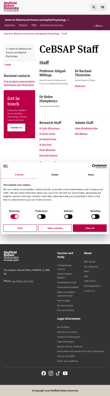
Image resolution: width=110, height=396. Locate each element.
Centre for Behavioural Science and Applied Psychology (36, 20)
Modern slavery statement (70, 346)
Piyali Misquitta (47, 149)
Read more (80, 85)
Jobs (86, 276)
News (86, 271)
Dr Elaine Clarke (47, 133)
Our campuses (91, 266)
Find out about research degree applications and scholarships (19, 83)
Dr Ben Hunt (45, 144)
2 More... (99, 25)
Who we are (89, 261)
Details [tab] (55, 174)
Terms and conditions (67, 360)
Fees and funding (65, 310)
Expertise (10, 25)
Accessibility (63, 326)
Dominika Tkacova (48, 155)
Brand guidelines (92, 285)
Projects (23, 25)
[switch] (41, 216)
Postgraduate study (66, 282)
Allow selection (55, 228)
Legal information (65, 341)
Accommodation (65, 305)
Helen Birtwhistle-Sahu (86, 128)
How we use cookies (67, 331)
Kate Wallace (81, 133)
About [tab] (91, 174)
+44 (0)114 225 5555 (22, 281)
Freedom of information (68, 336)
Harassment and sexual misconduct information (80, 351)
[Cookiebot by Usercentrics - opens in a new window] (94, 166)
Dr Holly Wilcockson (49, 128)
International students (68, 287)
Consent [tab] (19, 174)
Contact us (16, 127)
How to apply (63, 300)
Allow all (90, 228)
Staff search (90, 280)
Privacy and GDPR (65, 356)
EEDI (34, 25)
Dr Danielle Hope (47, 139)
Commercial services (51, 25)
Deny (20, 228)
